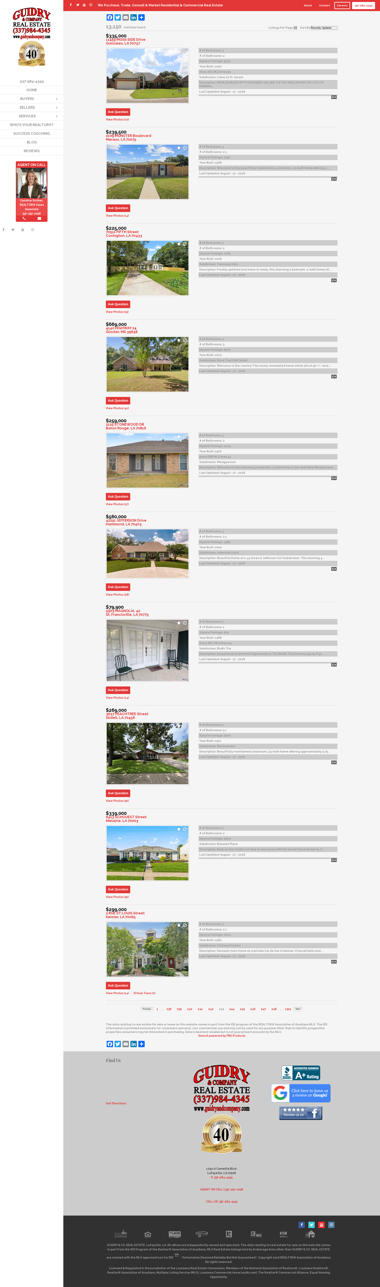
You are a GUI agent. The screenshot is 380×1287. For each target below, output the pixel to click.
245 (242, 1009)
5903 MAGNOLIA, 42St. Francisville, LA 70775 (127, 613)
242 (211, 1009)
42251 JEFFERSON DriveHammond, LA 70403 (126, 522)
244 (232, 1009)
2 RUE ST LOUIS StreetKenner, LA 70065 (125, 915)
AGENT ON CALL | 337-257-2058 (221, 1189)
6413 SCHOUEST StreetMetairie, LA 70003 (126, 819)
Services (27, 116)
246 (253, 1009)
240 (189, 1009)
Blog (32, 142)
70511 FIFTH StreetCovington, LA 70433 (124, 234)
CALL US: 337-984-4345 (222, 1201)
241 (200, 1009)
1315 (288, 1009)
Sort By (305, 27)
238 (168, 1009)
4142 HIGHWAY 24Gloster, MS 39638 (122, 330)
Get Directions (116, 1103)
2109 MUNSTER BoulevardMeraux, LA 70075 (128, 137)
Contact (324, 5)
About (308, 5)
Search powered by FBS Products (221, 1035)
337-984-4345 (363, 5)
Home (32, 90)
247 (263, 1009)
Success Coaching (31, 133)
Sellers (27, 107)
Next (298, 1009)
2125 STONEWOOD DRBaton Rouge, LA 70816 (126, 426)
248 (274, 1009)
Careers (342, 5)
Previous (147, 1009)
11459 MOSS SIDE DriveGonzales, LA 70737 (125, 41)
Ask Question (118, 112)
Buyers (27, 99)
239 (179, 1009)
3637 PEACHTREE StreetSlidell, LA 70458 (127, 716)
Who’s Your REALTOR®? (32, 125)
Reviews (32, 151)
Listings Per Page (280, 27)
